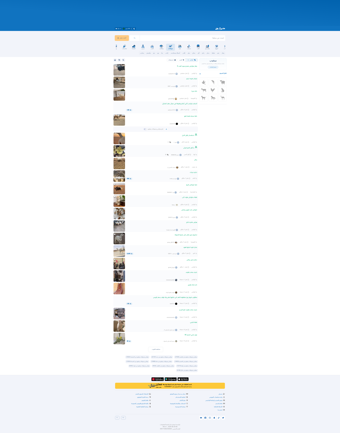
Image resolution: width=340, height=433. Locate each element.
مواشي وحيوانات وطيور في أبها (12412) (187, 366)
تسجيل (220, 394)
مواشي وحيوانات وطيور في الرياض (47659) (186, 357)
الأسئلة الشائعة (218, 407)
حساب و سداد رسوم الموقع (177, 394)
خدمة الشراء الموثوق (142, 397)
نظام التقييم (145, 400)
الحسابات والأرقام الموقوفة (177, 404)
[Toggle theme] (134, 28)
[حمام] (203, 82)
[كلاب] (203, 97)
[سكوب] (119, 60)
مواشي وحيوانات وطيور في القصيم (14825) (186, 361)
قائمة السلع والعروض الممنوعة (139, 404)
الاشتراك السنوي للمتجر (142, 394)
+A (123, 418)
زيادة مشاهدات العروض (215, 397)
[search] (135, 38)
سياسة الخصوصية (180, 407)
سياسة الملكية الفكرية (142, 407)
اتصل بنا (220, 410)
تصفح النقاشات (213, 67)
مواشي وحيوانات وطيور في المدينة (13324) (137, 361)
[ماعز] (203, 90)
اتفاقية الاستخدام (180, 397)
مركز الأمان (182, 400)
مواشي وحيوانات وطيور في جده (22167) (162, 357)
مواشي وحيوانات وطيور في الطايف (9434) (163, 366)
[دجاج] (213, 90)
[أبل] (222, 97)
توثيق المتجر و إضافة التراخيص (213, 400)
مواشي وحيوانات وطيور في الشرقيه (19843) (137, 357)
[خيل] (213, 97)
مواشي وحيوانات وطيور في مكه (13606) (161, 361)
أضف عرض (123, 38)
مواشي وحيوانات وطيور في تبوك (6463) (139, 366)
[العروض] (115, 60)
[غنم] (222, 82)
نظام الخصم (219, 404)
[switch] (145, 129)
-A (117, 418)
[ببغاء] (213, 82)
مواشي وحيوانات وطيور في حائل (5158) (187, 370)
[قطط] (222, 90)
